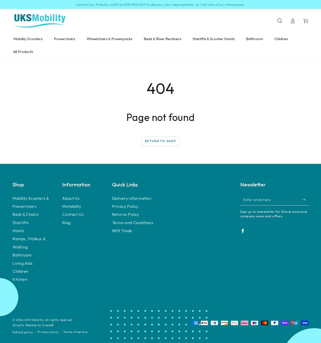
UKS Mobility (33, 320)
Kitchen (20, 279)
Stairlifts (21, 222)
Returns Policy (125, 214)
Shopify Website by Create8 (33, 325)
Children (21, 271)
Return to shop (160, 141)
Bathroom (22, 254)
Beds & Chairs (26, 214)
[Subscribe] (305, 199)
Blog (66, 222)
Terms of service (75, 332)
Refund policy (23, 332)
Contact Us (73, 214)
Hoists (18, 230)
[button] (279, 20)
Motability (71, 206)
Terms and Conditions (132, 222)
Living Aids (23, 263)
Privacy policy (48, 332)
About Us (70, 198)
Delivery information (132, 198)
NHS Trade (122, 230)
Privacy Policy (125, 206)
